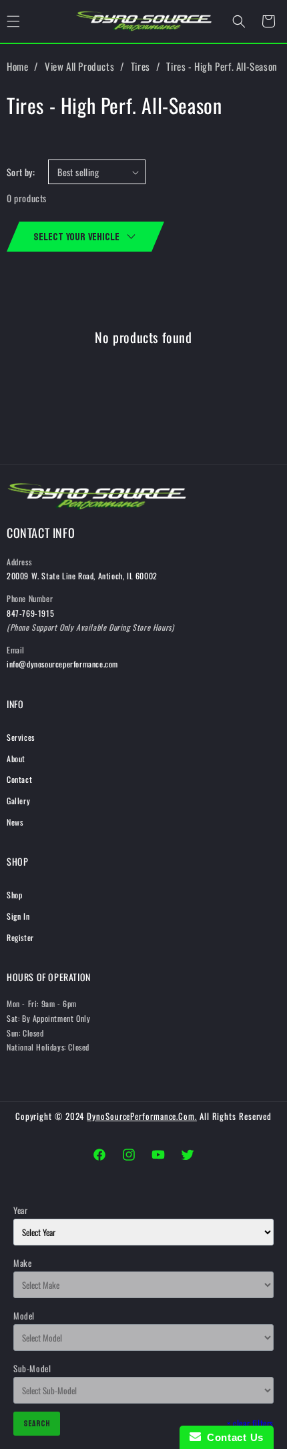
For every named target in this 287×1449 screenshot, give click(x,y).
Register (20, 937)
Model (24, 1315)
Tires (140, 66)
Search (36, 1424)
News (15, 822)
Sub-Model (32, 1368)
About (16, 758)
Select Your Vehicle (76, 236)
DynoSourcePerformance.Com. (142, 1116)
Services (21, 737)
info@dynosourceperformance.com (62, 663)
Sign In (18, 916)
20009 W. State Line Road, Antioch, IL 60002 (82, 575)
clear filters (250, 1423)
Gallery (18, 800)
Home (17, 66)
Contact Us (232, 1437)
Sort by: (21, 172)
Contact (19, 779)
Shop (14, 894)
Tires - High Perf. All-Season (221, 66)
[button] (239, 21)
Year (20, 1210)
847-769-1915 (30, 613)
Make (22, 1262)
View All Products (79, 66)
